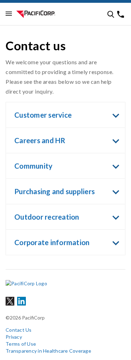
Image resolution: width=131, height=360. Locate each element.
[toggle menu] (9, 14)
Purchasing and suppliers (54, 191)
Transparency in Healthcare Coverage (48, 351)
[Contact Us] (120, 14)
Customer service (43, 115)
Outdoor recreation (46, 217)
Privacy (14, 337)
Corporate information (51, 242)
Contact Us (19, 330)
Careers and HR (40, 140)
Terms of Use (21, 344)
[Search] (110, 14)
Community (33, 166)
